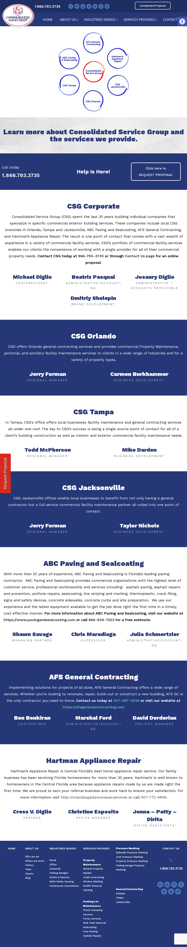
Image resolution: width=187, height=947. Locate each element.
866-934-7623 (101, 620)
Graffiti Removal (92, 886)
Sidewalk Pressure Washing (132, 852)
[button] (182, 21)
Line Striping (90, 931)
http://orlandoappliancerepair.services (94, 797)
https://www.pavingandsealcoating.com (39, 620)
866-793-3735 (91, 256)
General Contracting (129, 889)
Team (28, 869)
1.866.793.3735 (47, 6)
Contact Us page (140, 256)
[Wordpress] (107, 6)
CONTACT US (171, 848)
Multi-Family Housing (61, 881)
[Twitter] (76, 6)
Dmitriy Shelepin (93, 298)
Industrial (54, 868)
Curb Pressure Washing (129, 857)
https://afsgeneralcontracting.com (94, 707)
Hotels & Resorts (59, 877)
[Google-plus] (160, 885)
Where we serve (34, 861)
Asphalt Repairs (92, 935)
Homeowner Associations (64, 886)
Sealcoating (90, 927)
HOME (12, 848)
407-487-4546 (126, 700)
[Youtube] (82, 6)
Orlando (120, 893)
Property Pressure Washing (132, 861)
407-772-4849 (153, 797)
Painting (88, 890)
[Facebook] (70, 6)
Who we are (32, 856)
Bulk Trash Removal (94, 922)
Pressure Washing (127, 848)
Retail (52, 860)
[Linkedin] (95, 6)
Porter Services (92, 918)
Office (53, 864)
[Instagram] (101, 6)
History (29, 865)
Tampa (119, 897)
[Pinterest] (88, 6)
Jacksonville (123, 902)
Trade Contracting (93, 877)
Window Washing (93, 881)
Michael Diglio (32, 277)
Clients (29, 873)
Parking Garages (58, 873)
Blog (27, 877)
